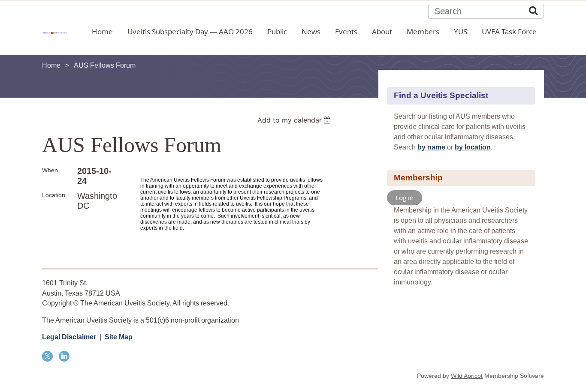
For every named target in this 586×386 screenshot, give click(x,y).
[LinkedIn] (64, 356)
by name (431, 147)
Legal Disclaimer (69, 337)
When (50, 170)
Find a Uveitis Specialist (441, 95)
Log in (405, 197)
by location (473, 147)
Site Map (119, 337)
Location (53, 195)
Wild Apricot (467, 375)
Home (51, 65)
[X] (47, 356)
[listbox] (295, 120)
